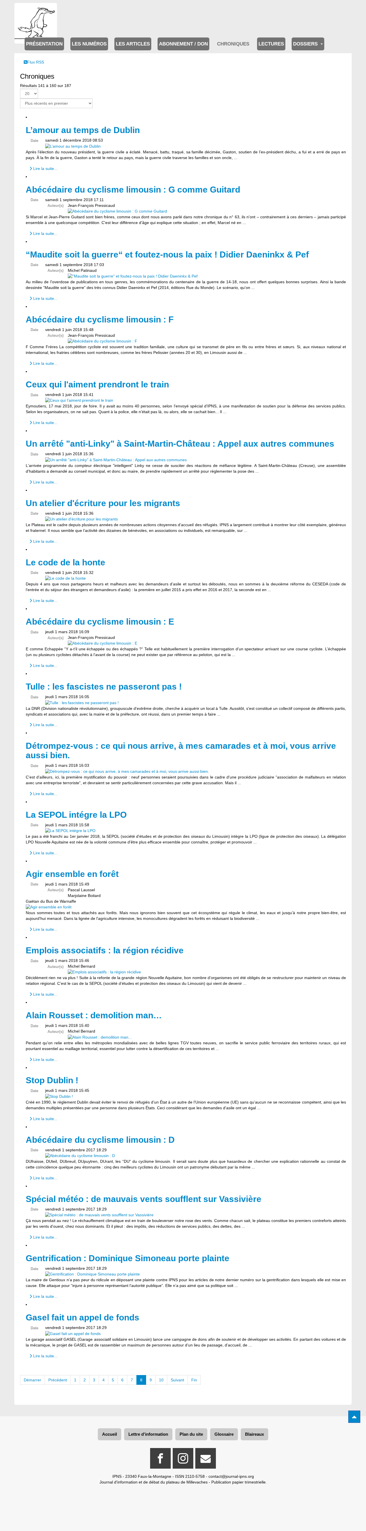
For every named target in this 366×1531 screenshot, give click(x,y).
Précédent (57, 1380)
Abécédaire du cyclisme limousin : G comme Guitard (133, 189)
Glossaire (224, 1434)
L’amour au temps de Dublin (83, 130)
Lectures (271, 44)
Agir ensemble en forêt (72, 874)
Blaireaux (254, 1434)
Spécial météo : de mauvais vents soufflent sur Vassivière (143, 1199)
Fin (194, 1380)
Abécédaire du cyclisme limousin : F (100, 319)
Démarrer (32, 1380)
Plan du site (191, 1434)
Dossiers (306, 44)
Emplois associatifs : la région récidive (105, 950)
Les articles (133, 44)
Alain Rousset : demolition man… (94, 1015)
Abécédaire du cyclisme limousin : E (100, 621)
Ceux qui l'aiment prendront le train (97, 384)
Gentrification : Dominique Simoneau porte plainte (127, 1258)
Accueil (109, 1434)
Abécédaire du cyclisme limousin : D (100, 1139)
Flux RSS (35, 62)
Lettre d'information (148, 1434)
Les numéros (89, 44)
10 (161, 1380)
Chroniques (233, 44)
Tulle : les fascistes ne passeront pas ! (104, 686)
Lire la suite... (44, 168)
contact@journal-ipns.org (231, 1476)
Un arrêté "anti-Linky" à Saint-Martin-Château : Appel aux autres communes (180, 443)
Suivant (177, 1380)
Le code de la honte (65, 562)
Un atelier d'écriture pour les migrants (103, 503)
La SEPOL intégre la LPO (76, 814)
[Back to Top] (354, 1417)
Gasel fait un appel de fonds (82, 1317)
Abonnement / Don (183, 44)
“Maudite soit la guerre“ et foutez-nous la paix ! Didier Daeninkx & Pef (167, 254)
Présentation (44, 44)
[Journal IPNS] (35, 11)
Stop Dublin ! (52, 1080)
